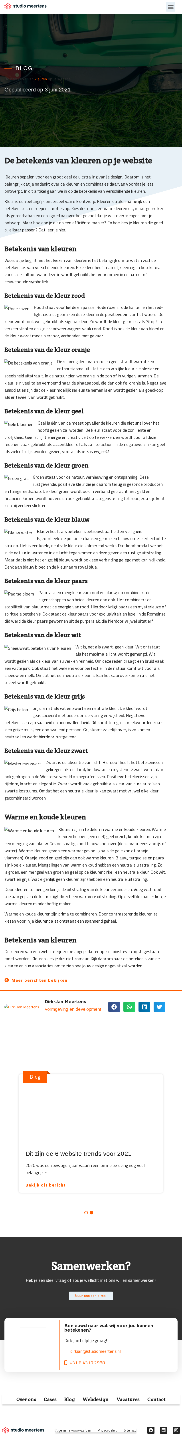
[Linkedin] (163, 1430)
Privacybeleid (107, 1430)
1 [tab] (86, 1212)
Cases (50, 1399)
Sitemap (130, 1430)
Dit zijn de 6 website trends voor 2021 (79, 1153)
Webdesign (96, 1399)
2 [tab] (91, 1212)
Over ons (26, 1399)
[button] (170, 7)
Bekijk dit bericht (46, 1185)
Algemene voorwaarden (73, 1430)
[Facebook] (150, 1430)
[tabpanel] (88, 1131)
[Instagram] (176, 1430)
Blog (69, 1399)
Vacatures (128, 1399)
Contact (156, 1399)
